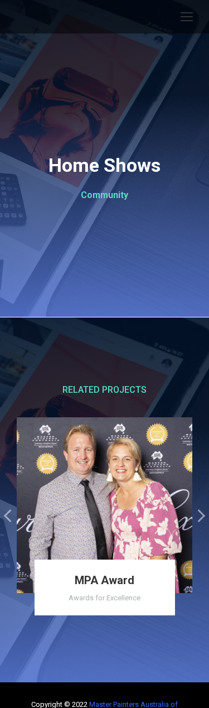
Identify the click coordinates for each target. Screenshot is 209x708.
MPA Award (104, 580)
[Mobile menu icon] (187, 17)
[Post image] (104, 505)
